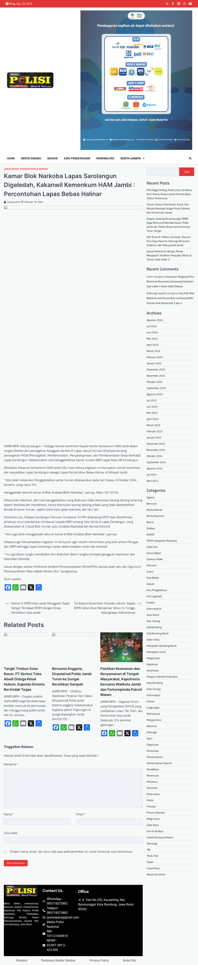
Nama (9, 814)
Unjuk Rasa (153, 868)
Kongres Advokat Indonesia (162, 676)
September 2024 (156, 462)
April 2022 (152, 481)
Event (150, 571)
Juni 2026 (152, 332)
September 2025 (156, 388)
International (154, 609)
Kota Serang (153, 689)
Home (11, 158)
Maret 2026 (153, 351)
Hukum (151, 584)
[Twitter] (167, 4)
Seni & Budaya (155, 831)
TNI (148, 850)
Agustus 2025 (155, 394)
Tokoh (150, 862)
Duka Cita (152, 547)
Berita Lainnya (130, 158)
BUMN (150, 534)
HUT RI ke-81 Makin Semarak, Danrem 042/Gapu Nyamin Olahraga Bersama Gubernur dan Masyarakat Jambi (169, 241)
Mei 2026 (152, 338)
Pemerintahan (155, 757)
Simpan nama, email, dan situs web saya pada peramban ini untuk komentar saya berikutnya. (71, 851)
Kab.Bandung (154, 627)
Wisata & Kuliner (156, 874)
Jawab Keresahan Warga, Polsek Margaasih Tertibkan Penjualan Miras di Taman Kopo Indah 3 (169, 255)
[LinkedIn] (179, 4)
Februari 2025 (155, 431)
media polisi (13, 202)
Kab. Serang (153, 621)
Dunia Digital (154, 553)
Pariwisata (153, 751)
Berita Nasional (155, 516)
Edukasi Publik (155, 559)
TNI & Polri (152, 856)
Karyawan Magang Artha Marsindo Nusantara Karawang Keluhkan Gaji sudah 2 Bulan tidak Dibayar (170, 281)
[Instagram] (184, 4)
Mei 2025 (152, 413)
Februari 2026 (155, 357)
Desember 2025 (156, 369)
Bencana (152, 503)
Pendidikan (153, 769)
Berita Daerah (31, 158)
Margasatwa (154, 720)
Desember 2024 (156, 444)
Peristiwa (152, 782)
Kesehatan (153, 670)
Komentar (11, 764)
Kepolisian (152, 664)
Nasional (151, 726)
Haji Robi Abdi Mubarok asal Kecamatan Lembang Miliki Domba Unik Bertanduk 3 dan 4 (170, 298)
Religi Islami (153, 819)
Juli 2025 (152, 400)
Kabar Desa (153, 639)
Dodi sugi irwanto (156, 293)
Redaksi (21, 960)
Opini (149, 738)
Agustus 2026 (155, 320)
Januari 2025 (154, 437)
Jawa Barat (153, 615)
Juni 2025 (152, 406)
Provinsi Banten (156, 812)
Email (81, 814)
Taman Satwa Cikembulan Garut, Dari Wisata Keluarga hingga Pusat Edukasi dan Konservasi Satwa (168, 208)
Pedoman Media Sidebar (58, 960)
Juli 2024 (152, 474)
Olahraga (152, 732)
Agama (150, 497)
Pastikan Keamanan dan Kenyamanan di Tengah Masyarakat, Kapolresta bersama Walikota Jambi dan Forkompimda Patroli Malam (121, 682)
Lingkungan (11, 168)
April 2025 (152, 419)
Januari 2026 (154, 363)
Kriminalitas (105, 158)
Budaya (52, 158)
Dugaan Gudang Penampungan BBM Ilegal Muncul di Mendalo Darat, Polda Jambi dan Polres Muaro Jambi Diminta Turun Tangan (168, 225)
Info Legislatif (154, 596)
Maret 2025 (153, 425)
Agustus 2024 (155, 468)
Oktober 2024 (154, 456)
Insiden (151, 602)
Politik (150, 800)
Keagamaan (153, 658)
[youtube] (190, 4)
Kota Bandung (155, 683)
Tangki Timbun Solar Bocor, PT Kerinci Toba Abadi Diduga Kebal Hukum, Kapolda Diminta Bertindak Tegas (24, 679)
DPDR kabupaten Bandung (162, 541)
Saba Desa (153, 825)
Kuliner (150, 701)
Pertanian (152, 788)
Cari (186, 171)
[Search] (190, 158)
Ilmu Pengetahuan (77, 158)
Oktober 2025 (154, 382)
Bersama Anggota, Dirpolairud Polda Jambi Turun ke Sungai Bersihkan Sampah (72, 676)
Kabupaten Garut (156, 652)
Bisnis (150, 522)
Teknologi (152, 843)
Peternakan (153, 794)
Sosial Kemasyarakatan (160, 837)
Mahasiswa (153, 714)
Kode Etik (129, 960)
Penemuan (153, 775)
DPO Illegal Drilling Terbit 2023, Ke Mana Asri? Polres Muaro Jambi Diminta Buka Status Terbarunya (169, 194)
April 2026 (152, 345)
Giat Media (153, 578)
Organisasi (153, 744)
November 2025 (156, 376)
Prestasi (151, 806)
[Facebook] (173, 4)
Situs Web (10, 833)
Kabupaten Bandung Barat (162, 646)
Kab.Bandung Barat (158, 633)
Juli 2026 (152, 326)
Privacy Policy (99, 960)
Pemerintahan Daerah (34, 168)
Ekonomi (152, 565)
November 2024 (156, 450)
